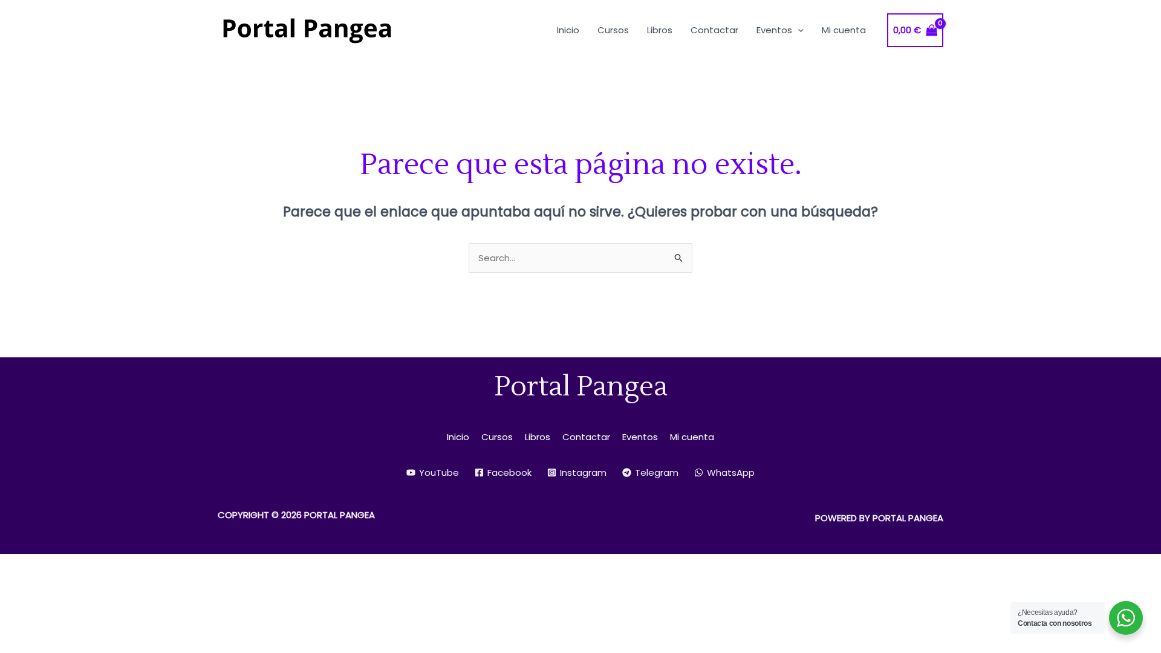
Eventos (640, 436)
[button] (798, 30)
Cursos (497, 436)
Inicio (458, 436)
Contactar (586, 436)
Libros (537, 436)
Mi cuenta (692, 436)
